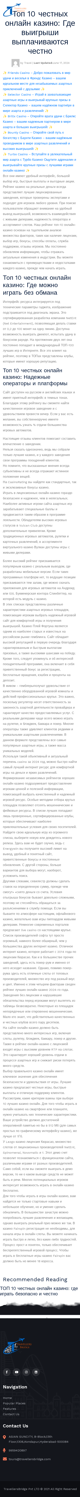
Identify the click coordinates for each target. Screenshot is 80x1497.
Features (9, 1409)
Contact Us (11, 1414)
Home (7, 1398)
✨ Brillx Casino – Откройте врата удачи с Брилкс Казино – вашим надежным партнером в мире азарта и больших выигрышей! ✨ (39, 121)
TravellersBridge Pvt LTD (21, 1489)
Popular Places (14, 1403)
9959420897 (18, 1450)
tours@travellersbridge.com (30, 1459)
